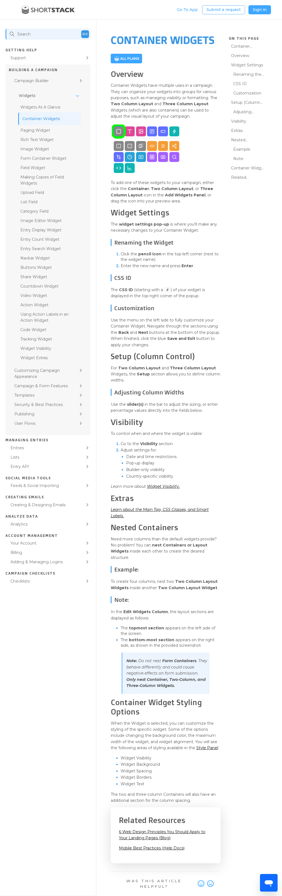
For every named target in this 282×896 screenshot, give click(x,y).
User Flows (24, 423)
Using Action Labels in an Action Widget (44, 317)
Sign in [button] (260, 9)
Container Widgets (41, 118)
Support (18, 57)
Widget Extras (34, 357)
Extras (237, 130)
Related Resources (241, 178)
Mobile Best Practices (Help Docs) (152, 848)
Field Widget (32, 167)
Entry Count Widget (39, 239)
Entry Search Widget (40, 248)
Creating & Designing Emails (38, 504)
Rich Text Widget (37, 139)
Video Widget (33, 295)
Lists (14, 457)
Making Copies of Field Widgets (42, 180)
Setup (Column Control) (245, 103)
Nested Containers (241, 140)
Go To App (187, 9)
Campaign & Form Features (41, 385)
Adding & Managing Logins (36, 561)
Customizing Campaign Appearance (37, 373)
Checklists (20, 581)
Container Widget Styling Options (248, 169)
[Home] (48, 10)
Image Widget (34, 149)
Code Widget (33, 329)
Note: (238, 158)
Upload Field (32, 192)
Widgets (27, 95)
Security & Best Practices (38, 404)
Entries (17, 447)
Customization (247, 93)
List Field (28, 201)
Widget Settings (247, 65)
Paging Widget (35, 130)
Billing (16, 552)
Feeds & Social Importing (34, 485)
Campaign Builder (31, 80)
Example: (242, 149)
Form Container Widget (43, 158)
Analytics (19, 524)
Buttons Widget (36, 267)
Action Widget (34, 304)
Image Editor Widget (41, 220)
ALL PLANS (129, 58)
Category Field (34, 211)
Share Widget (33, 276)
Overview (240, 55)
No (210, 884)
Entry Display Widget (40, 230)
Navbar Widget (35, 258)
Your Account (23, 543)
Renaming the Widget (246, 75)
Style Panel (207, 747)
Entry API (19, 466)
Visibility (238, 121)
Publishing (24, 414)
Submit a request (224, 9)
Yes (201, 884)
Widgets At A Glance (40, 107)
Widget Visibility (35, 348)
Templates (24, 395)
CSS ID (240, 83)
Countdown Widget (39, 286)
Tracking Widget (36, 339)
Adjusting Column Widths (246, 112)
